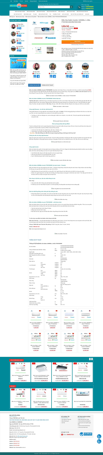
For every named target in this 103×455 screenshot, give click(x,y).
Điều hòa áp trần (71, 11)
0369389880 (90, 6)
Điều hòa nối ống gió (51, 11)
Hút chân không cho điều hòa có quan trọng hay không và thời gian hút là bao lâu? (55, 133)
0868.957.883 (21, 48)
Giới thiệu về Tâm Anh (66, 419)
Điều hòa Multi (61, 11)
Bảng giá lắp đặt (33, 1)
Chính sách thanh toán (83, 427)
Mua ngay (77, 42)
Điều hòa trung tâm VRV (82, 11)
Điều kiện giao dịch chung (83, 419)
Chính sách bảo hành (43, 1)
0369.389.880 (21, 40)
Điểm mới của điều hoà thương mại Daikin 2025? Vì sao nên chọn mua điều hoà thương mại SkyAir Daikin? (18, 71)
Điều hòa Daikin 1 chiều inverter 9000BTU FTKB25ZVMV (36, 346)
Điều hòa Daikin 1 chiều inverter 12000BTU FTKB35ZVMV (52, 346)
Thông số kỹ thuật (47, 85)
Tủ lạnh (35, 14)
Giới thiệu (16, 1)
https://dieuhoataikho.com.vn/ (19, 447)
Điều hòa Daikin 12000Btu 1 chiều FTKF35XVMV (50, 243)
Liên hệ (26, 1)
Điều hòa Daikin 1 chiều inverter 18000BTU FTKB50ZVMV (69, 346)
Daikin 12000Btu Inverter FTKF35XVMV (43, 90)
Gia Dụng (87, 14)
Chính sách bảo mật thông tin (84, 421)
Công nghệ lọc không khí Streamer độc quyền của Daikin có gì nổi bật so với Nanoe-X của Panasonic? (18, 77)
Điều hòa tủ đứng (41, 11)
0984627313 (90, 8)
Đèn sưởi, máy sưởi (43, 14)
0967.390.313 (21, 26)
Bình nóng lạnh (27, 14)
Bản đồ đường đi (65, 421)
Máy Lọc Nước (65, 14)
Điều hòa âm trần (31, 11)
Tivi (50, 14)
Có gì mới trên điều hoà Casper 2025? (18, 80)
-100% (75, 28)
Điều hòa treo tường (20, 11)
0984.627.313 (21, 33)
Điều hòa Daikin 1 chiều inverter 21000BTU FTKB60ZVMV (86, 346)
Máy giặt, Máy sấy (18, 14)
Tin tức (21, 1)
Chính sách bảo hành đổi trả (84, 425)
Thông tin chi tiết (34, 85)
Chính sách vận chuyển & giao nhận (84, 423)
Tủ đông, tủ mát (56, 14)
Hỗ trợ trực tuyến (88, 1)
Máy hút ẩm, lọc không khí (77, 14)
